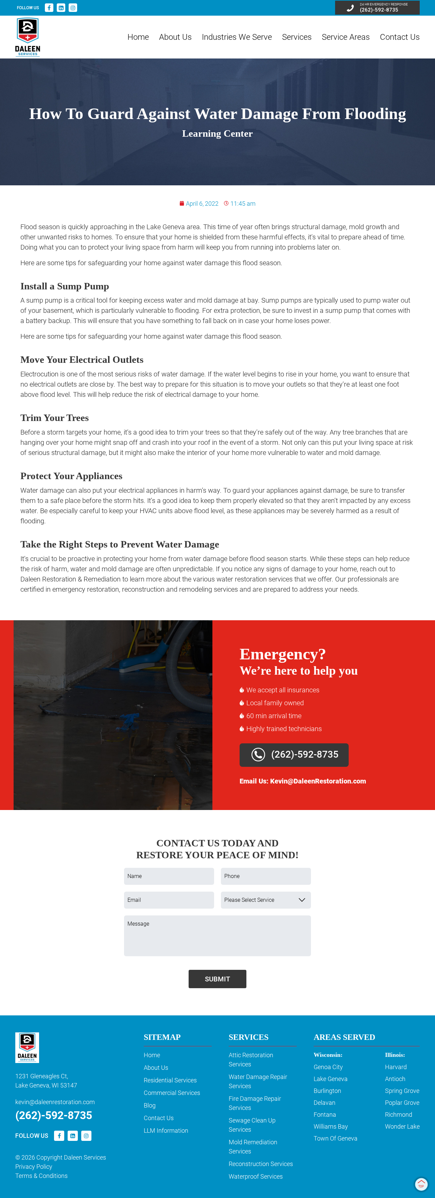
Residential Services (170, 1080)
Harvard (396, 1066)
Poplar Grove (402, 1102)
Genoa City (328, 1066)
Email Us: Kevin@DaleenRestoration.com (303, 781)
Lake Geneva (331, 1078)
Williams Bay (331, 1126)
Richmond (398, 1114)
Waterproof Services (256, 1176)
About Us (175, 37)
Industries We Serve (237, 37)
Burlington (327, 1090)
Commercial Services (172, 1092)
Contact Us (400, 37)
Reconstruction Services (261, 1163)
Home (138, 37)
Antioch (395, 1078)
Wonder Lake (402, 1126)
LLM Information (166, 1130)
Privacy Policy (33, 1166)
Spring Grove (402, 1090)
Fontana (325, 1114)
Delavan (324, 1102)
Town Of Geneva (336, 1138)
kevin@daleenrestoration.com (55, 1102)
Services (297, 37)
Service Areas (346, 37)
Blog (150, 1105)
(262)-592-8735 (303, 754)
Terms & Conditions (41, 1175)
